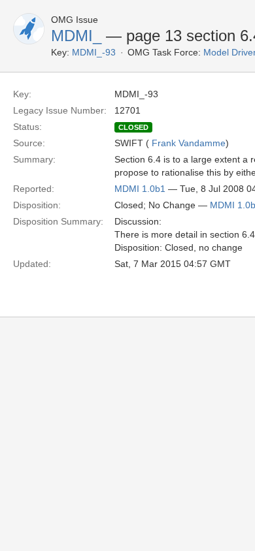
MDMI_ (76, 35)
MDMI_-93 (94, 52)
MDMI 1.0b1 (139, 188)
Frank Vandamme (189, 143)
